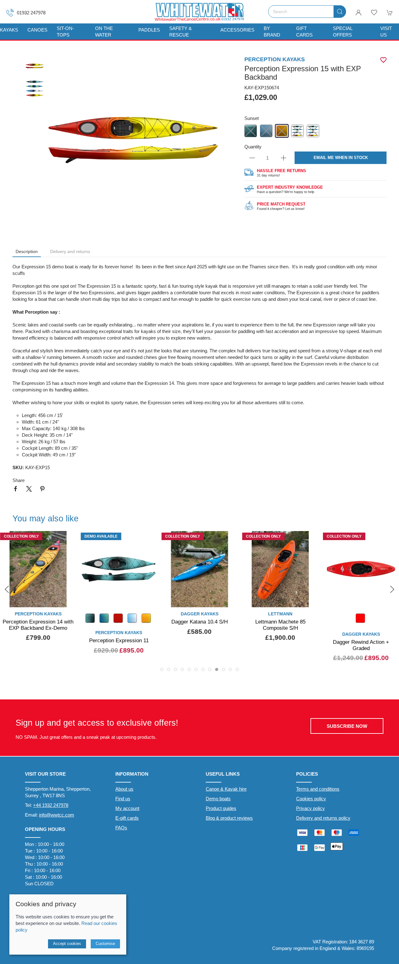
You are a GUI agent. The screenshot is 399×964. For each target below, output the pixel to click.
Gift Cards (304, 31)
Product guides (221, 808)
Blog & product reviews (229, 818)
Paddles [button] (149, 29)
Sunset (251, 118)
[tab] (161, 669)
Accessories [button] (237, 29)
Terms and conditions (317, 789)
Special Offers (342, 31)
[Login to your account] (358, 12)
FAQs (121, 827)
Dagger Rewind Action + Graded (361, 645)
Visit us (386, 31)
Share (18, 480)
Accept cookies (67, 943)
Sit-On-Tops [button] (65, 31)
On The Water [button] (104, 31)
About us (124, 789)
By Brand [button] (272, 31)
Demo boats (218, 798)
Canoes (37, 29)
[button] (374, 12)
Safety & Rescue (180, 31)
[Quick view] (67, 597)
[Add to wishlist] (390, 539)
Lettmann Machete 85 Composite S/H (280, 625)
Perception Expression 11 (119, 640)
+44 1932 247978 (50, 805)
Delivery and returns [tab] (70, 251)
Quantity (253, 146)
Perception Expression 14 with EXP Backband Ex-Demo (38, 625)
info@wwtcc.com (56, 814)
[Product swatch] (360, 620)
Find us (122, 798)
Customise (105, 943)
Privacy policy (310, 808)
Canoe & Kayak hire (226, 789)
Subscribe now (347, 726)
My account (127, 808)
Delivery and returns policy (323, 818)
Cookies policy (311, 798)
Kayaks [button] (9, 29)
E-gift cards (127, 818)
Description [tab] (27, 251)
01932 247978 (31, 12)
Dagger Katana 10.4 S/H (199, 621)
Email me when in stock (341, 157)
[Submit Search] (340, 11)
